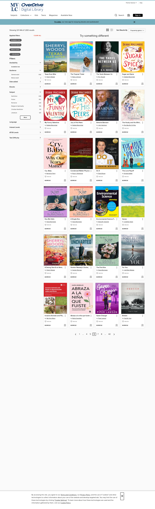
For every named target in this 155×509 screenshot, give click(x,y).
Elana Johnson (76, 77)
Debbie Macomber (129, 77)
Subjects (14, 15)
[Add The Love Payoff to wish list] (142, 180)
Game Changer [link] (101, 316)
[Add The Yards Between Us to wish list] (116, 84)
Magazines (53, 15)
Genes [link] (124, 219)
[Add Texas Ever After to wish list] (65, 84)
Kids (36, 15)
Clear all (37, 36)
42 (109, 334)
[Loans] (129, 16)
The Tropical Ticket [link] (77, 74)
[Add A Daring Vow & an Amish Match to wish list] (65, 277)
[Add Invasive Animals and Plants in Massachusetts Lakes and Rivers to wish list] (65, 325)
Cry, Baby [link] (48, 171)
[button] (131, 3)
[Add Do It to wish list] (116, 180)
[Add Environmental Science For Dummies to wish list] (116, 229)
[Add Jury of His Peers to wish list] (90, 132)
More (25, 117)
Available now (15, 67)
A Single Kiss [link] (75, 219)
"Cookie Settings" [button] (60, 500)
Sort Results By (122, 30)
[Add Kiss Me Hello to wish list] (65, 229)
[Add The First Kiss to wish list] (116, 277)
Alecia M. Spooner (103, 222)
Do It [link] (98, 171)
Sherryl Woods (50, 77)
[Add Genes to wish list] (142, 229)
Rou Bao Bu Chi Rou (130, 125)
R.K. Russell (101, 77)
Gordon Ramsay (77, 270)
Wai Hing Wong (50, 318)
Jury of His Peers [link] (77, 123)
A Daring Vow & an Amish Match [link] (54, 267)
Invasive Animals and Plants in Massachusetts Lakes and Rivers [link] (54, 316)
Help (141, 3)
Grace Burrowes (51, 222)
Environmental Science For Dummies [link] (106, 219)
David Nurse (101, 173)
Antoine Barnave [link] (102, 123)
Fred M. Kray (127, 318)
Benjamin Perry (50, 173)
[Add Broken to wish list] (142, 325)
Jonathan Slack (128, 222)
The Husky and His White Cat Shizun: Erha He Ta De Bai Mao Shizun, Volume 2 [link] (132, 123)
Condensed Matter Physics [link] (80, 171)
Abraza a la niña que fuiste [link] (80, 316)
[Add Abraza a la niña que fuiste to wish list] (90, 325)
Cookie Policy (66, 503)
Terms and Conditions (69, 495)
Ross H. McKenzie (77, 173)
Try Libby (57, 22)
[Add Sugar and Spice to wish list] (142, 84)
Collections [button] (25, 15)
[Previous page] (76, 334)
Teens (43, 15)
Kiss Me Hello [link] (49, 219)
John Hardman (102, 125)
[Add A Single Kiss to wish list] (90, 229)
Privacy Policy (85, 495)
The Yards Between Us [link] (104, 74)
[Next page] (114, 334)
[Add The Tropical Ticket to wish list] (90, 84)
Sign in (138, 15)
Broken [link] (124, 316)
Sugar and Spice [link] (128, 74)
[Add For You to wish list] (142, 277)
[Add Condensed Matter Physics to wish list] (90, 180)
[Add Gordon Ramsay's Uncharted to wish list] (90, 277)
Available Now (66, 15)
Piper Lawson (102, 318)
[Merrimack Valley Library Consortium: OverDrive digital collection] (27, 7)
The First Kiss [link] (101, 267)
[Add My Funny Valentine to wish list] (65, 132)
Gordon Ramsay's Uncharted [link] (80, 267)
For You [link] (125, 267)
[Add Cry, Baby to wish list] (65, 180)
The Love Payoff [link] (128, 171)
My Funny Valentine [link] (52, 123)
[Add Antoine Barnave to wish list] (116, 132)
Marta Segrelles (77, 318)
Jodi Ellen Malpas (129, 270)
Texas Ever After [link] (50, 74)
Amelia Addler (128, 173)
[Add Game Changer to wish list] (116, 325)
